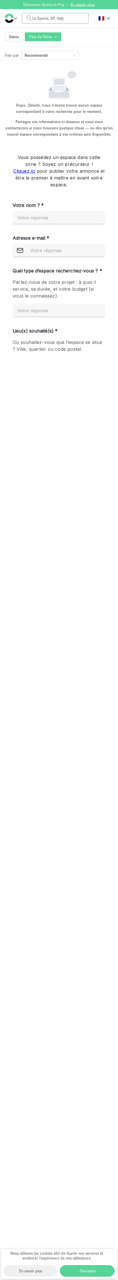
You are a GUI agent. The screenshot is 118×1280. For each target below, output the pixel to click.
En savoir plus (30, 1271)
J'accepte (87, 1271)
